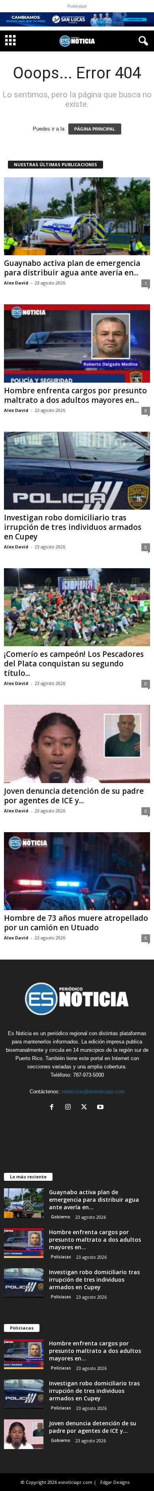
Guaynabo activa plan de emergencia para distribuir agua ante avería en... (72, 268)
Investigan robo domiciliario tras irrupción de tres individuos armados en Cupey (72, 527)
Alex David (16, 283)
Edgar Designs (115, 1482)
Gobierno (60, 1217)
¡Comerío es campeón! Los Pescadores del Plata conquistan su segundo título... (74, 663)
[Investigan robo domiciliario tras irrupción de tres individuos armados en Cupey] (77, 471)
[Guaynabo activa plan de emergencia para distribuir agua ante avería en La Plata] (77, 216)
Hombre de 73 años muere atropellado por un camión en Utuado (76, 923)
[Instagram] (70, 1108)
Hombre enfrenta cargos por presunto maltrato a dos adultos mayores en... (75, 395)
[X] (86, 1108)
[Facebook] (53, 1108)
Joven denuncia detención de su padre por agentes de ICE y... (74, 796)
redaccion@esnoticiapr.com (93, 1092)
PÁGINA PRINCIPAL (94, 129)
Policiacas (61, 1257)
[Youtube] (101, 1108)
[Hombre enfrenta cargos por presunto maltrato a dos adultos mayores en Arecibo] (77, 343)
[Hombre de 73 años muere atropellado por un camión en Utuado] (77, 871)
